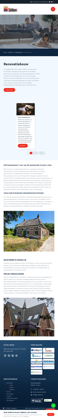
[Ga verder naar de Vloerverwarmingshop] (48, 366)
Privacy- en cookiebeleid (48, 408)
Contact (9, 396)
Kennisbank (10, 400)
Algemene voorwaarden (32, 408)
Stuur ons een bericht (39, 392)
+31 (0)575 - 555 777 (38, 389)
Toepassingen (18, 52)
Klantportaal (44, 2)
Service (9, 391)
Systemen (11, 52)
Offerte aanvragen (12, 398)
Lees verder (9, 90)
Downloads (35, 2)
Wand (11, 387)
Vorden (38, 385)
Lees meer (26, 416)
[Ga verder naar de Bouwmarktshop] (36, 366)
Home (5, 52)
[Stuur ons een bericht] (53, 405)
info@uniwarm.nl (38, 395)
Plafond (12, 389)
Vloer (11, 385)
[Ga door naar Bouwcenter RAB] (36, 372)
